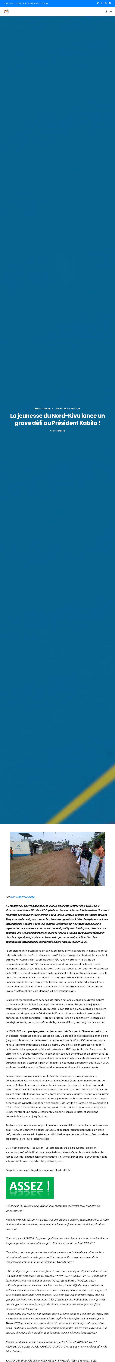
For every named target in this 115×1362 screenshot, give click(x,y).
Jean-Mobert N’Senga (22, 897)
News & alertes (43, 408)
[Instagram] (105, 3)
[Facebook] (101, 3)
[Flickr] (110, 3)
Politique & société (68, 408)
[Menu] (110, 11)
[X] (98, 3)
